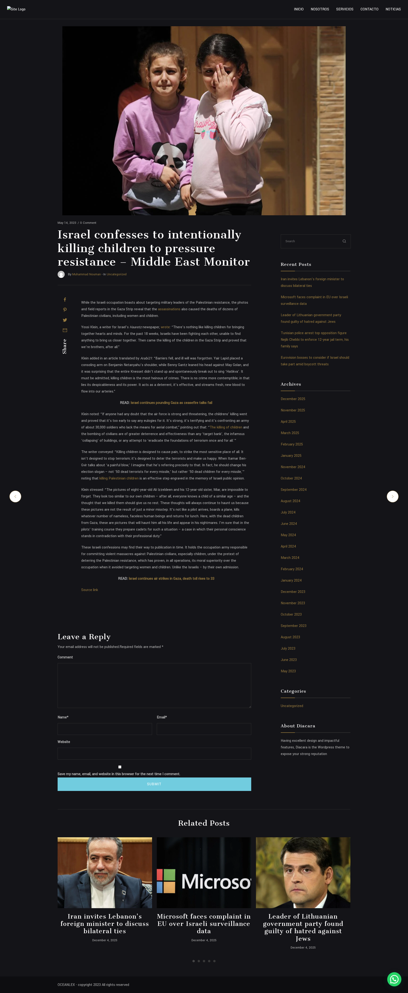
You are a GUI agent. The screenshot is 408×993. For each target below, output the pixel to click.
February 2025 (292, 444)
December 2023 (293, 591)
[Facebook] (65, 300)
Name (63, 717)
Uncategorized (292, 706)
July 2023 (288, 648)
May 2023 (288, 671)
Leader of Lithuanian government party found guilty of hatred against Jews (303, 927)
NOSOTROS (320, 9)
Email (162, 717)
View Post (105, 872)
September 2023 (293, 625)
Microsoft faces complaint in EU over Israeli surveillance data (204, 923)
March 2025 (290, 433)
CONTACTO (369, 9)
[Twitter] (65, 320)
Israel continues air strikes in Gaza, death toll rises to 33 (171, 578)
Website (64, 741)
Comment (65, 657)
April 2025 (288, 421)
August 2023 (290, 637)
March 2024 (290, 557)
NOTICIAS (393, 9)
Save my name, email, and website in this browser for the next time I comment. (119, 774)
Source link (89, 589)
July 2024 (288, 512)
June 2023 (289, 659)
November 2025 (293, 410)
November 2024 (293, 467)
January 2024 (291, 580)
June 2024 (289, 523)
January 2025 (291, 455)
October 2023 (291, 614)
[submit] (344, 241)
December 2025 (293, 399)
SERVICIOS (344, 9)
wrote (165, 327)
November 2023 (293, 603)
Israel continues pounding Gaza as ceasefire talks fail (171, 402)
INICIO (299, 9)
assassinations (169, 309)
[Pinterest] (65, 310)
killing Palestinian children (119, 478)
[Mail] (65, 330)
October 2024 (291, 478)
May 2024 (288, 535)
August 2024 (290, 501)
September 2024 (294, 489)
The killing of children (226, 427)
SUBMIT (154, 784)
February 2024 (292, 569)
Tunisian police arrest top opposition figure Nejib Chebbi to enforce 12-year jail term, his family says (315, 340)
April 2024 (288, 546)
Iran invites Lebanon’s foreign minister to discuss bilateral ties (104, 923)
